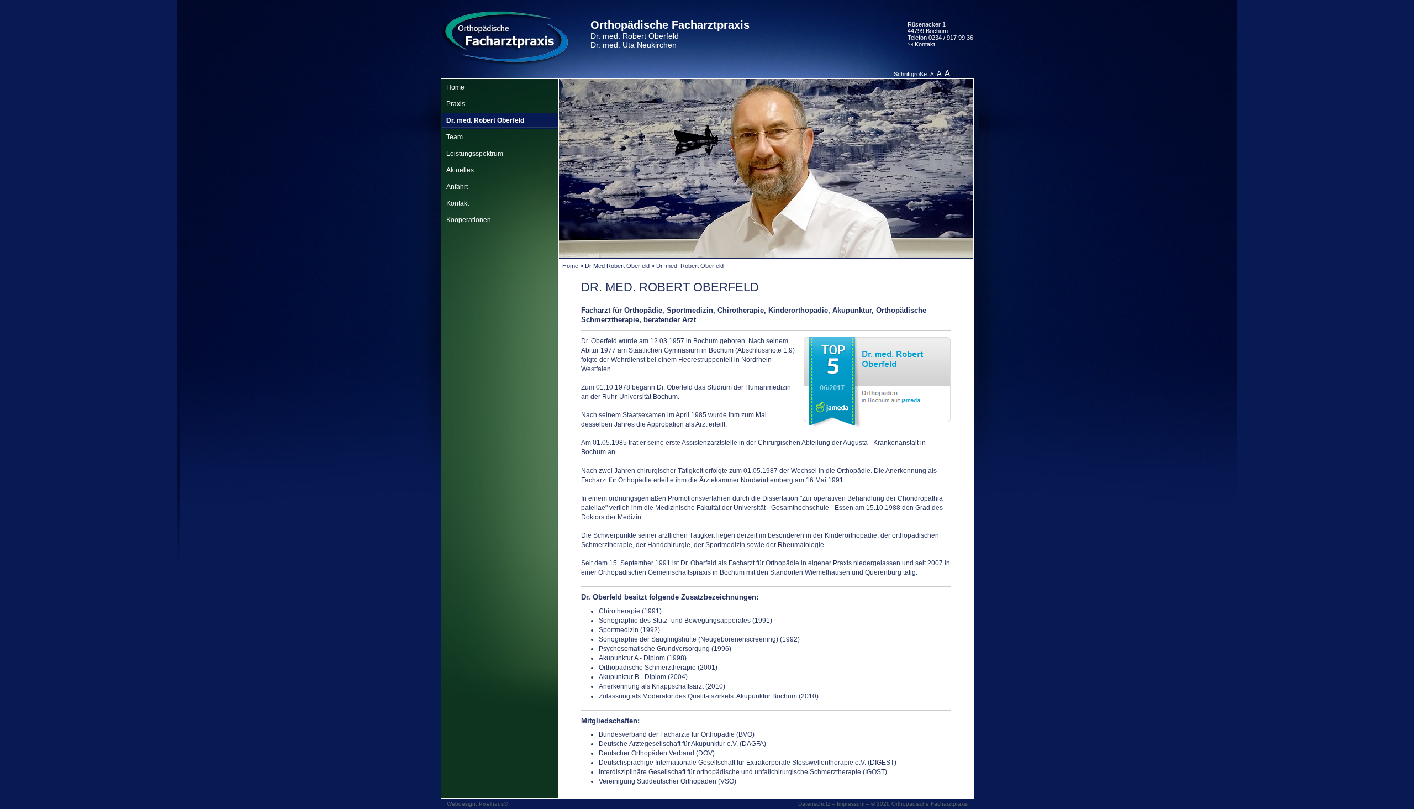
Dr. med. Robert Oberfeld (485, 120)
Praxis (455, 104)
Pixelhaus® (493, 804)
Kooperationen (468, 220)
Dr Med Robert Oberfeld (617, 265)
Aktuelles (460, 170)
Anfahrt (457, 187)
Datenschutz (814, 804)
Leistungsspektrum (474, 153)
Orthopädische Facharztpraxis (670, 34)
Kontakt (924, 44)
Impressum (850, 804)
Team (454, 137)
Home (455, 87)
